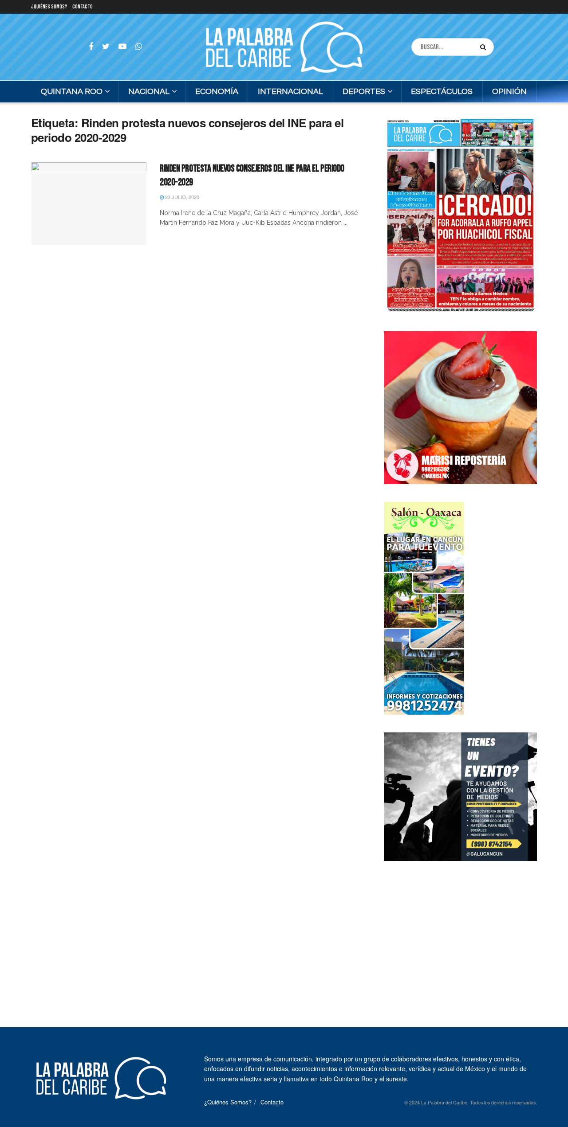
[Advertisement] (460, 934)
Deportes (364, 91)
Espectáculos (442, 91)
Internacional (290, 91)
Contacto (82, 7)
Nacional (149, 91)
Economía (216, 91)
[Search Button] (485, 47)
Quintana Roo (72, 91)
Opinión (509, 91)
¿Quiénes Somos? (49, 7)
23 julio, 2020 (181, 196)
